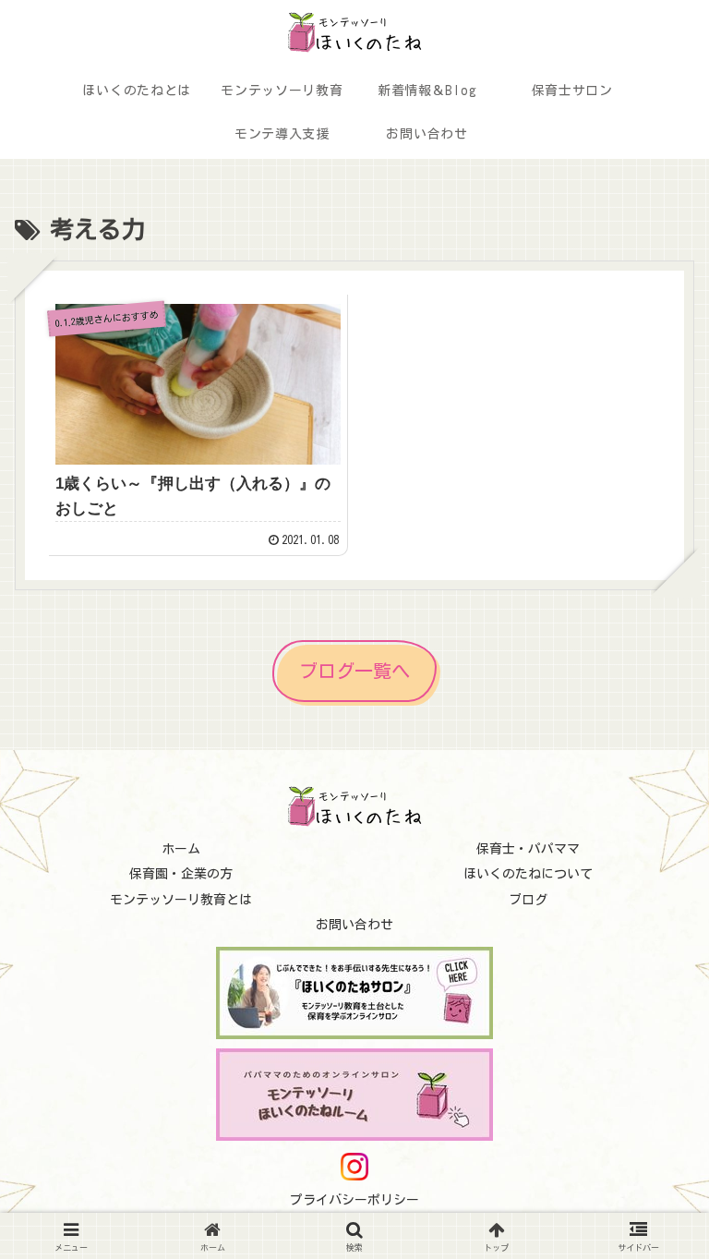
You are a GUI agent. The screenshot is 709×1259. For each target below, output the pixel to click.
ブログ (528, 899)
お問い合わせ (354, 924)
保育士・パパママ (528, 848)
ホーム (181, 848)
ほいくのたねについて (528, 873)
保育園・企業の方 (181, 873)
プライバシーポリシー (354, 1199)
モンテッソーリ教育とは (181, 899)
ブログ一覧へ (354, 670)
